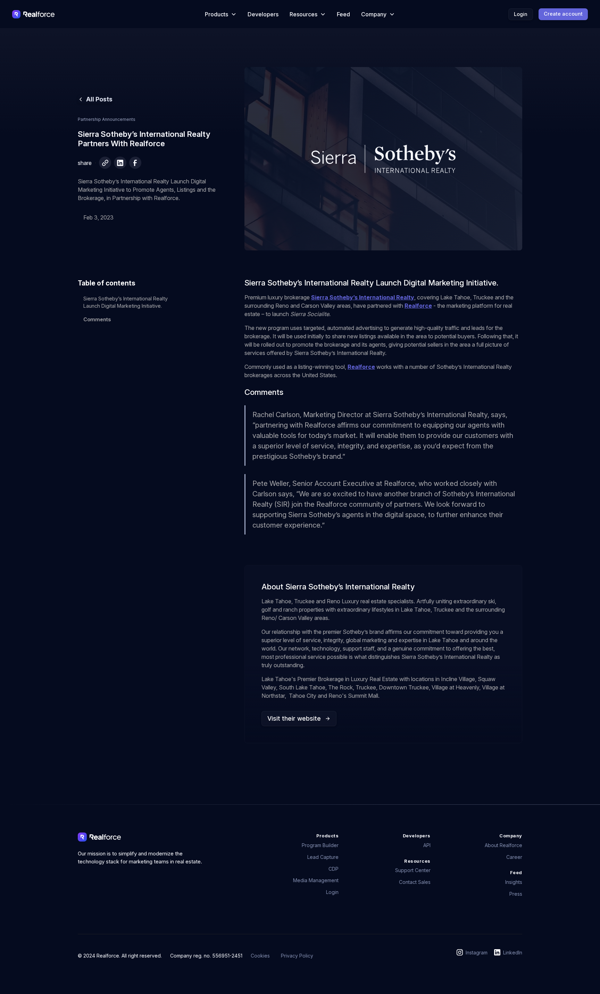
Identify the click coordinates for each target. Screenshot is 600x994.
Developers (263, 14)
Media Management (316, 880)
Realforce (418, 305)
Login (520, 14)
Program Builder (320, 845)
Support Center (413, 870)
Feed (343, 14)
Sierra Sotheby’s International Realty (362, 297)
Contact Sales (415, 882)
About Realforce (503, 845)
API (427, 845)
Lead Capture (323, 857)
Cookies (260, 956)
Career (514, 857)
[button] (220, 14)
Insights (513, 882)
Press (515, 894)
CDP (333, 869)
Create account (563, 14)
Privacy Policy (297, 956)
